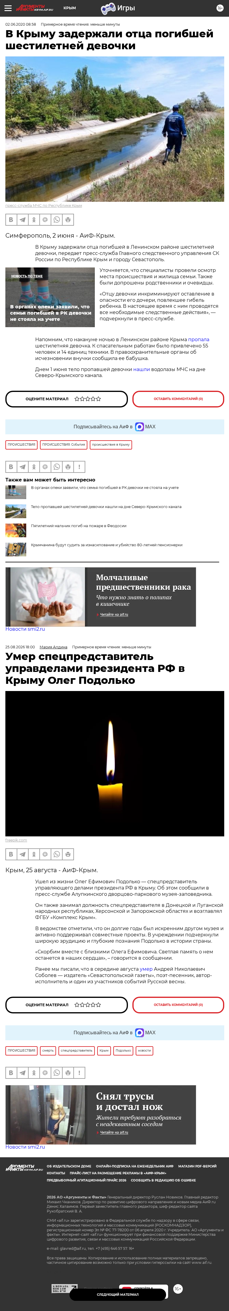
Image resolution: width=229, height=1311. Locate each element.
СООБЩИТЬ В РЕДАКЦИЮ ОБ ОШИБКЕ (163, 1180)
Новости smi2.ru (25, 629)
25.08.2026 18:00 (20, 647)
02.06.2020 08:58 (20, 24)
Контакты (56, 1173)
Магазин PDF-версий (197, 1166)
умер (147, 969)
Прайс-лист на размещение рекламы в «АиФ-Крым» (118, 1173)
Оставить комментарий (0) (178, 399)
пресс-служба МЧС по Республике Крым (43, 205)
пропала (198, 339)
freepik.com (16, 840)
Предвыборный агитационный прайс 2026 (86, 1180)
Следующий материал (118, 1295)
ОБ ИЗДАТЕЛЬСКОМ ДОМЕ (69, 1166)
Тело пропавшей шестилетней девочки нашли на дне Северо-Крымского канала (106, 506)
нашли (141, 369)
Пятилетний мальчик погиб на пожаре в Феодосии (78, 526)
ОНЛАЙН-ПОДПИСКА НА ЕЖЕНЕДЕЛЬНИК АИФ (135, 1166)
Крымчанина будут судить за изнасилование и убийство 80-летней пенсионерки (106, 545)
